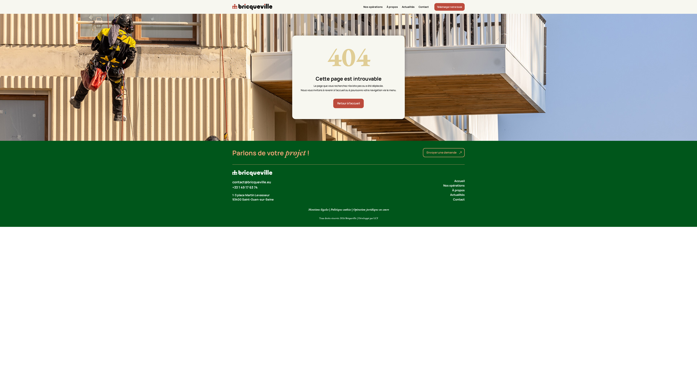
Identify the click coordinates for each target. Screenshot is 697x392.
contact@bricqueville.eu (251, 182)
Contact (424, 7)
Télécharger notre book (449, 7)
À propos (392, 7)
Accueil (459, 181)
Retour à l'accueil (348, 103)
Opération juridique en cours (371, 209)
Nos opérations (373, 7)
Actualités (408, 7)
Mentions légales (318, 209)
